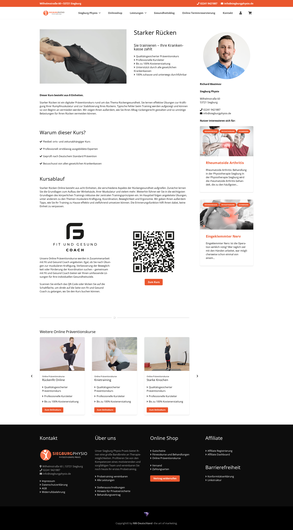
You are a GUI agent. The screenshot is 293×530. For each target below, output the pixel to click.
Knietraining (50, 380)
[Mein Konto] (240, 12)
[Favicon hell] (146, 514)
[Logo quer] (53, 13)
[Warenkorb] (250, 13)
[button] (100, 12)
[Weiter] (197, 376)
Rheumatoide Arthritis (225, 162)
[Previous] (31, 376)
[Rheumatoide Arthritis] (226, 141)
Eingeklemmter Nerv (223, 236)
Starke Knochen (105, 380)
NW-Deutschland (142, 523)
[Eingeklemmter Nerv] (226, 215)
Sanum (151, 380)
